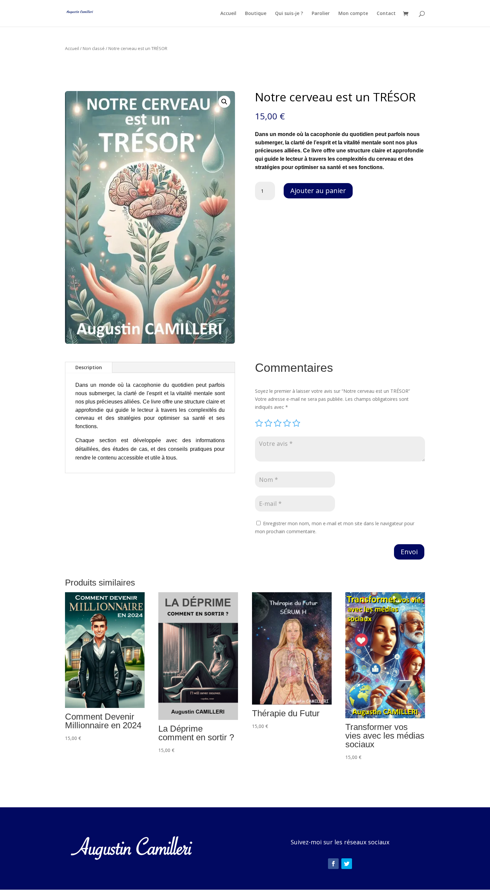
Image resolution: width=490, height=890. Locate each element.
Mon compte (353, 13)
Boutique (255, 13)
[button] (224, 102)
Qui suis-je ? (289, 13)
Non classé (94, 48)
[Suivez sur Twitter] (346, 863)
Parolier (321, 13)
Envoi (409, 551)
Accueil (228, 13)
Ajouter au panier (318, 190)
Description (88, 367)
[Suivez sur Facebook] (333, 863)
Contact (386, 13)
